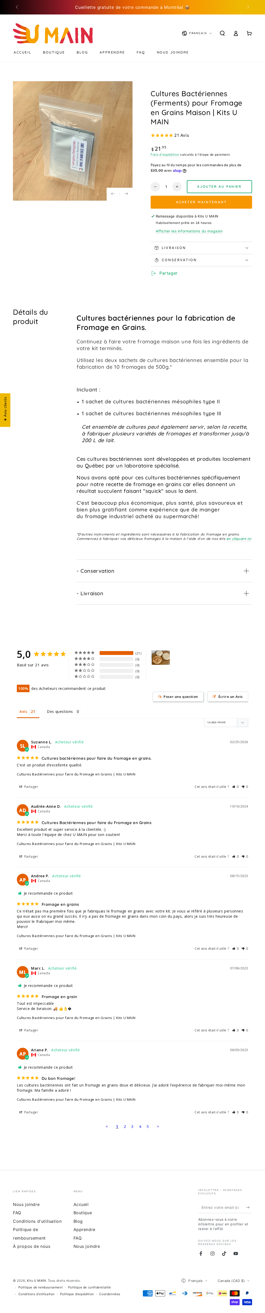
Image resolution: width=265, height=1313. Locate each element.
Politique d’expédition (77, 1294)
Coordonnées (109, 1294)
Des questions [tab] (60, 711)
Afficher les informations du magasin (189, 231)
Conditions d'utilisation (37, 1221)
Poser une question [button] (181, 696)
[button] (235, 786)
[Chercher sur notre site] (222, 33)
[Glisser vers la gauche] (17, 7)
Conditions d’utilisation (36, 1294)
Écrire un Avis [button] (230, 696)
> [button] (158, 1126)
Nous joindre (26, 1204)
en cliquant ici (238, 539)
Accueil (81, 1204)
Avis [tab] (23, 711)
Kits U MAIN (36, 1280)
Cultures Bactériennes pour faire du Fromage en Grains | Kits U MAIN (76, 774)
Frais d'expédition (165, 154)
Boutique (82, 1212)
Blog (78, 1221)
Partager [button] (30, 786)
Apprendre (84, 1229)
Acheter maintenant (201, 202)
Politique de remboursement (40, 1287)
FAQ (17, 1212)
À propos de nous (31, 1246)
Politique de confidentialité (89, 1287)
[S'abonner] (249, 1207)
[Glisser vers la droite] (247, 7)
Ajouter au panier (219, 186)
